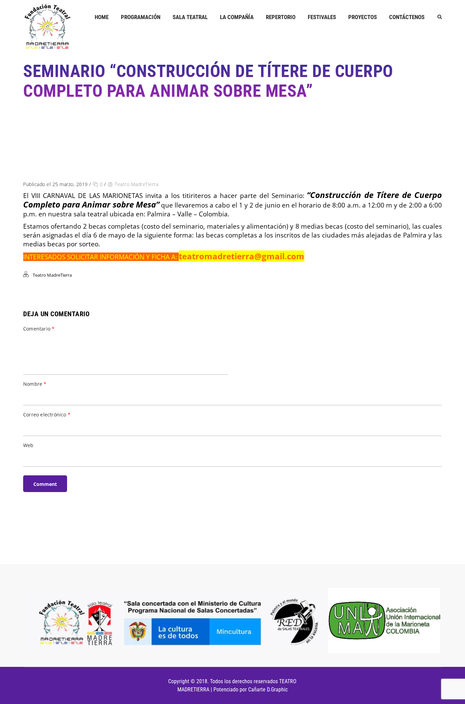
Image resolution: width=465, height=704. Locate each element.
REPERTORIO (280, 17)
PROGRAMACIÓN (140, 17)
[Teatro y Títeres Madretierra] (47, 26)
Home (102, 17)
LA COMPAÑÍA (237, 17)
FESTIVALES (322, 17)
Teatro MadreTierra (136, 184)
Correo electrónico (46, 414)
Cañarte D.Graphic (268, 689)
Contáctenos (406, 17)
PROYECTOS (362, 17)
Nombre (35, 384)
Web (28, 445)
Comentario (38, 328)
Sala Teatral (190, 17)
